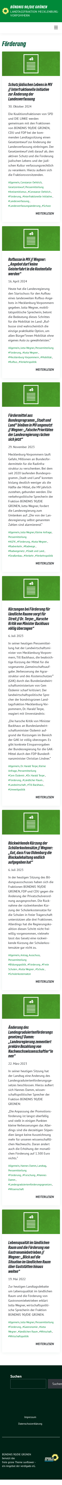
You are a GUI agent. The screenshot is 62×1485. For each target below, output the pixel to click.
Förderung (15, 196)
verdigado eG (27, 1466)
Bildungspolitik (18, 964)
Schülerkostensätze (20, 974)
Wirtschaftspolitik (19, 1336)
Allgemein (13, 182)
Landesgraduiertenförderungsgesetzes (31, 1184)
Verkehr (29, 555)
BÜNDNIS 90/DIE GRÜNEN (28, 7)
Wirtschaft (46, 1331)
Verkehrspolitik (28, 362)
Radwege (30, 546)
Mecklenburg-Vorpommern (24, 357)
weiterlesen (44, 213)
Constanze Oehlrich (31, 182)
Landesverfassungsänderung (25, 205)
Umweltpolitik (17, 789)
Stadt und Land (36, 551)
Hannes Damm (28, 1165)
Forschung (29, 1175)
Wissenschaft (17, 1189)
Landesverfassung (19, 201)
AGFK (13, 541)
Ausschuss (34, 955)
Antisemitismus (18, 191)
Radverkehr (16, 546)
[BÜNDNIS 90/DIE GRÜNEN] (5, 11)
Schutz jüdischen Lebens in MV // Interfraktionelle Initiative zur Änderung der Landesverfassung (30, 91)
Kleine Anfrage (43, 532)
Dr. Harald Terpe (29, 766)
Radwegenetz (17, 551)
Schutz (47, 205)
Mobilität (47, 357)
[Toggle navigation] (56, 28)
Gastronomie (31, 1327)
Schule (40, 969)
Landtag (41, 1165)
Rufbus (13, 362)
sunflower (28, 1462)
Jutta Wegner (27, 348)
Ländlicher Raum (33, 780)
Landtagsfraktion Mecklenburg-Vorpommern (34, 13)
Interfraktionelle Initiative (38, 196)
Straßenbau (16, 555)
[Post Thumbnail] (31, 63)
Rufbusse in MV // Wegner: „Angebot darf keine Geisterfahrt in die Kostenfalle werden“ (30, 266)
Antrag (24, 955)
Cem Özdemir (17, 775)
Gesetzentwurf (16, 187)
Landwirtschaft (18, 784)
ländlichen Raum (28, 1331)
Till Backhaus (36, 784)
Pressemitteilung (34, 187)
